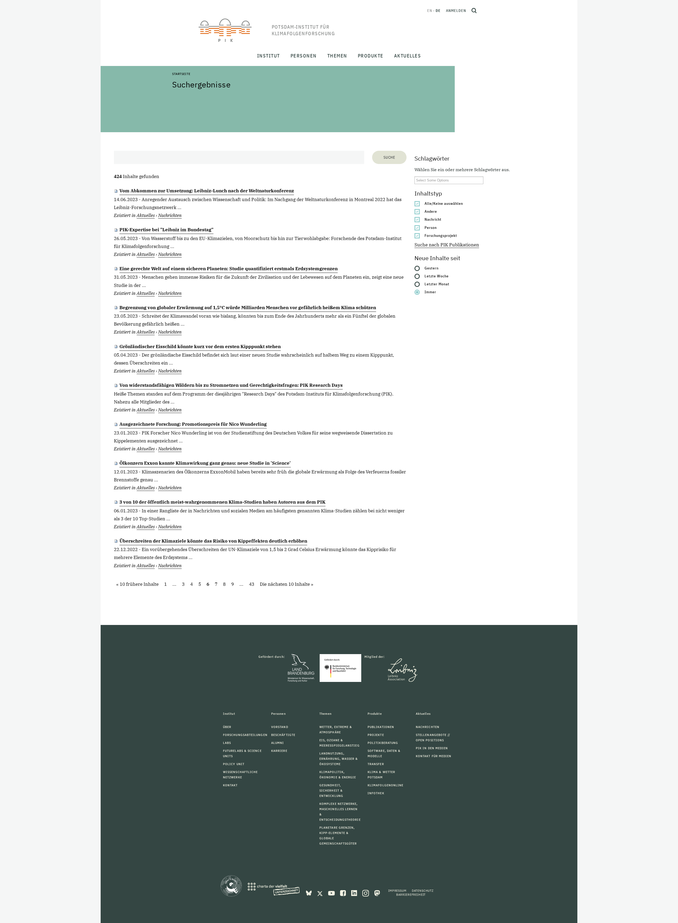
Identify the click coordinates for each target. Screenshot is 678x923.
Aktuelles (146, 215)
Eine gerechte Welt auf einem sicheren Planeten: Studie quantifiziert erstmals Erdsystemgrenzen (228, 269)
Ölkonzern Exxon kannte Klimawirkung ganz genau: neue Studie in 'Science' (205, 463)
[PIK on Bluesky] (309, 892)
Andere (431, 211)
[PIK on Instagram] (366, 892)
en (429, 10)
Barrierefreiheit (411, 895)
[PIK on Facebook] (343, 892)
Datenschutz (423, 891)
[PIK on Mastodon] (377, 892)
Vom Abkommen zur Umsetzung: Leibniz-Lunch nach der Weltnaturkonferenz (206, 191)
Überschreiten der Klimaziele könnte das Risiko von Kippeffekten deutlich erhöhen (213, 541)
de (438, 10)
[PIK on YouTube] (332, 892)
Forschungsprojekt (441, 235)
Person (431, 227)
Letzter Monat (437, 284)
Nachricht (433, 219)
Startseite (181, 74)
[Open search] (474, 10)
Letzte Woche (437, 276)
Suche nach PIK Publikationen (446, 245)
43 (251, 584)
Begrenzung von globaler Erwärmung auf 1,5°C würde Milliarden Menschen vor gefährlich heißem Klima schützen (247, 307)
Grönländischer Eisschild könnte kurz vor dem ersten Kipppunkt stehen (200, 346)
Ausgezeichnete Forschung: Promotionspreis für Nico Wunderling (193, 424)
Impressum (397, 891)
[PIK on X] (320, 892)
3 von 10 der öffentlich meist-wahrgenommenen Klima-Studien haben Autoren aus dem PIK (222, 502)
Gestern (432, 268)
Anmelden (456, 10)
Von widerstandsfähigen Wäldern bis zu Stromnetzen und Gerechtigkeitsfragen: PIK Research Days (231, 385)
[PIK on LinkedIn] (354, 892)
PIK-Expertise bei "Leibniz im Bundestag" (166, 230)
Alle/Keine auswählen (444, 203)
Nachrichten (170, 215)
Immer (430, 292)
